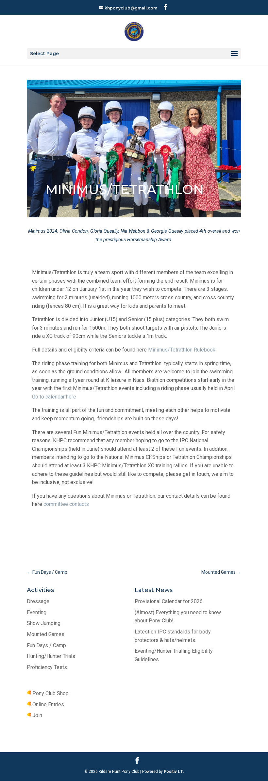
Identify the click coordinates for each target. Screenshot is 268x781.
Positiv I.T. (173, 771)
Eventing (36, 612)
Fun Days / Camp (46, 645)
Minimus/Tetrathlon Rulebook (181, 350)
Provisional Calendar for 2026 (169, 601)
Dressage (38, 601)
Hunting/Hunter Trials (51, 656)
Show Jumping (43, 623)
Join (36, 715)
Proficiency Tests (47, 667)
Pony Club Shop (50, 693)
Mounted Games (45, 634)
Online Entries (47, 704)
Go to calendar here (54, 397)
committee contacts (66, 504)
